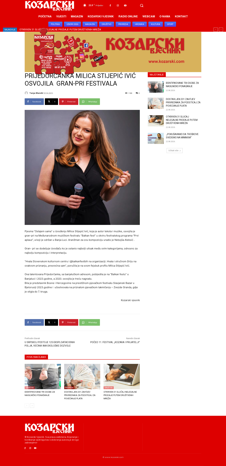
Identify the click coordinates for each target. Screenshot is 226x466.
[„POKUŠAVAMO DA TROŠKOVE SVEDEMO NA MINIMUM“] (156, 138)
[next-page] (32, 406)
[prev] (216, 30)
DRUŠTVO (30, 388)
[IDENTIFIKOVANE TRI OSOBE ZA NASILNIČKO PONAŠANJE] (43, 376)
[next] (221, 30)
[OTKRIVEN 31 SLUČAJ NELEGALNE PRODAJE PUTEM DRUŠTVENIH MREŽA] (122, 376)
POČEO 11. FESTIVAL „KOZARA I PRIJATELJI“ (115, 342)
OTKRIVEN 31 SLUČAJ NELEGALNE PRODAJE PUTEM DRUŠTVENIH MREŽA (120, 395)
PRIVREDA (69, 388)
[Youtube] (125, 5)
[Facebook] (110, 5)
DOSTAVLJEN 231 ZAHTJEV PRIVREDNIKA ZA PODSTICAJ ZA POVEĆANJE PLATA (79, 395)
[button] (141, 5)
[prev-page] (27, 406)
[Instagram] (118, 5)
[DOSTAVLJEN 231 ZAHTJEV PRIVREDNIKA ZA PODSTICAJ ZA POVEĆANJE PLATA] (82, 376)
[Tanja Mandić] (27, 93)
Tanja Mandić (36, 93)
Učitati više (173, 150)
